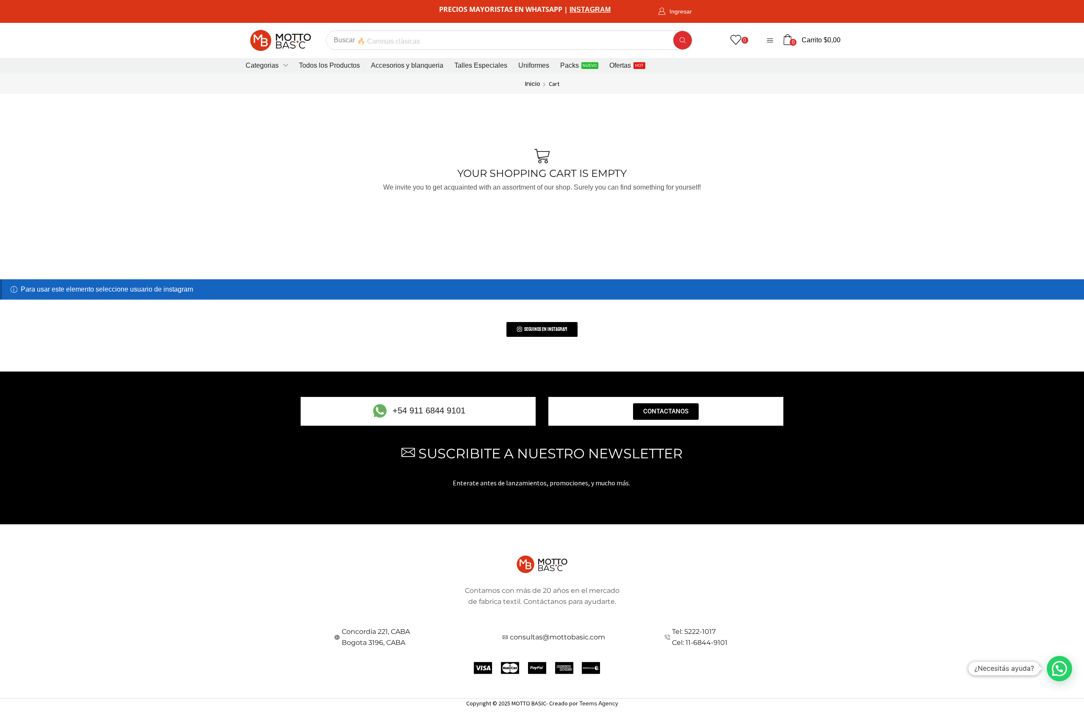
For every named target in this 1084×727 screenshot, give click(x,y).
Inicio (532, 84)
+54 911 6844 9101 (429, 410)
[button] (675, 11)
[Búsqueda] (682, 40)
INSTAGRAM (590, 9)
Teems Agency (598, 703)
